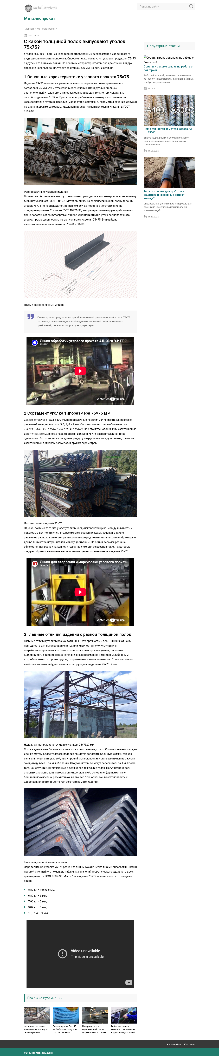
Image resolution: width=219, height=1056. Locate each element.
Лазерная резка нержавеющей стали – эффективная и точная (94, 1029)
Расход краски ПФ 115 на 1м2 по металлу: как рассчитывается (65, 1029)
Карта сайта (174, 1044)
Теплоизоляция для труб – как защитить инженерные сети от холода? (164, 195)
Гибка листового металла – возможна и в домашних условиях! (123, 1029)
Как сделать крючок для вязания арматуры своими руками (36, 1029)
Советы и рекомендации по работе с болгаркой (168, 68)
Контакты (189, 1044)
